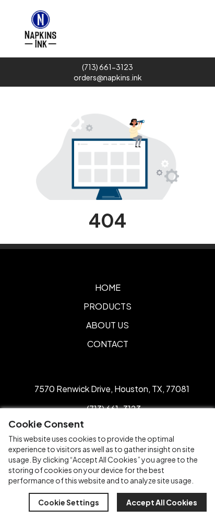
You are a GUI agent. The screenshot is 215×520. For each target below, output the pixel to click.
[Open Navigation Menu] (203, 28)
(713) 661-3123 (107, 67)
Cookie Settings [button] (68, 502)
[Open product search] (181, 28)
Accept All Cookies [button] (161, 502)
